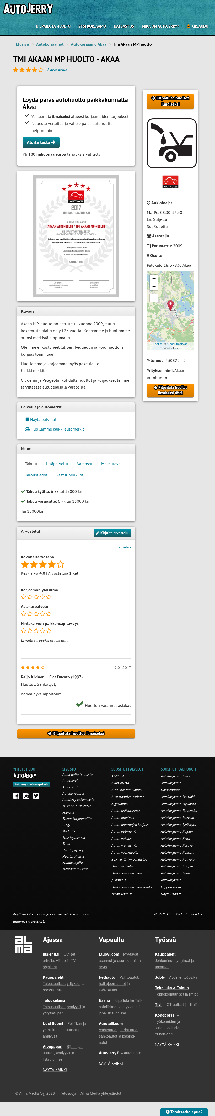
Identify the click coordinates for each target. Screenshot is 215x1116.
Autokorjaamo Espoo (176, 776)
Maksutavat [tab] (111, 463)
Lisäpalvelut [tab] (57, 463)
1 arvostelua (57, 69)
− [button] (154, 286)
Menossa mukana (75, 869)
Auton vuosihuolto (124, 852)
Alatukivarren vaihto (126, 790)
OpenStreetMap (177, 344)
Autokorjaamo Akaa (88, 44)
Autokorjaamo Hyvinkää (178, 803)
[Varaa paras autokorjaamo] (25, 775)
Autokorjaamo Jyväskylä (178, 824)
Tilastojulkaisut (73, 837)
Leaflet (157, 344)
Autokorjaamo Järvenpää (179, 810)
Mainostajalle (72, 862)
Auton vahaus (121, 838)
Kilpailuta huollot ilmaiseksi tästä (172, 390)
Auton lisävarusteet (125, 810)
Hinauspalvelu (122, 866)
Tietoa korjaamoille (76, 818)
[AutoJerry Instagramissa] (27, 797)
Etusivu (22, 44)
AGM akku (118, 776)
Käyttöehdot (22, 914)
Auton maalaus (122, 817)
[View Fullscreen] (154, 298)
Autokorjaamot (50, 44)
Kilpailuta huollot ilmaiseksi (172, 101)
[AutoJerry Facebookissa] (17, 797)
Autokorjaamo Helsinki (178, 796)
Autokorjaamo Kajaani (177, 831)
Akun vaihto (120, 782)
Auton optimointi (124, 831)
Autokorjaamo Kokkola (177, 852)
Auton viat (70, 787)
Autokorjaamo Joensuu (177, 817)
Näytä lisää (120, 894)
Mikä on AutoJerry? (160, 26)
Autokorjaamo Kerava (177, 845)
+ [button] (154, 278)
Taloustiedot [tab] (36, 475)
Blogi (66, 824)
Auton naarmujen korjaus (130, 824)
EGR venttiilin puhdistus (129, 859)
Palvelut (68, 812)
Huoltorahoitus (73, 856)
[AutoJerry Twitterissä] (37, 797)
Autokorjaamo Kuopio (177, 866)
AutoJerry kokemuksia (78, 799)
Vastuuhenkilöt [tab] (69, 475)
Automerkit (70, 780)
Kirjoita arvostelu (113, 533)
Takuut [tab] (31, 463)
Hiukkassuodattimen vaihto (131, 887)
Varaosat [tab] (84, 463)
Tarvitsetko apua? (186, 1112)
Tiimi (66, 843)
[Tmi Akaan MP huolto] (76, 236)
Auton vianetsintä (124, 845)
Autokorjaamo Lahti (175, 873)
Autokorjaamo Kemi (175, 838)
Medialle (68, 831)
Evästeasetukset (63, 914)
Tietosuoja (41, 914)
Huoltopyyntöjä (73, 850)
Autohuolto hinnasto (77, 774)
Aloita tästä (39, 142)
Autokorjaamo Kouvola (178, 859)
